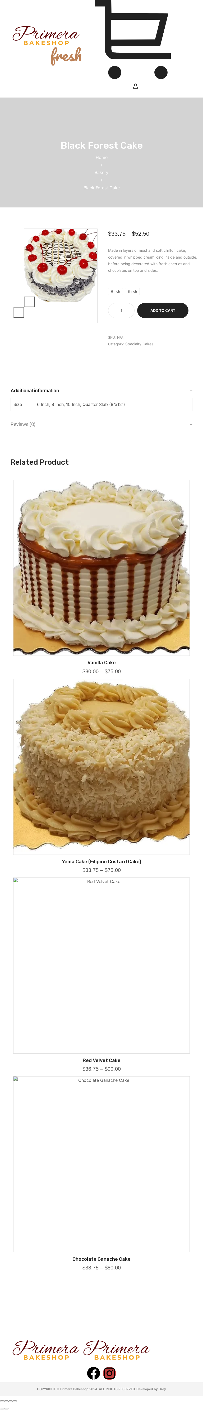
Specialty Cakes (139, 344)
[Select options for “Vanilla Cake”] (101, 654)
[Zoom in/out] (15, 1401)
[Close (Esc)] (2, 1401)
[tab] (101, 390)
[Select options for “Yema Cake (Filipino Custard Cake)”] (101, 853)
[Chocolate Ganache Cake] (101, 1164)
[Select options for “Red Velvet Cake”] (101, 1051)
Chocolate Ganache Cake (101, 1259)
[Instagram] (109, 1373)
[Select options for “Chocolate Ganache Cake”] (101, 1250)
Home (102, 157)
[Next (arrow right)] (6, 1408)
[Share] (6, 1401)
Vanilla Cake (101, 663)
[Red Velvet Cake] (101, 965)
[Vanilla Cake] (101, 568)
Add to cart (162, 310)
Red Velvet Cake (102, 1060)
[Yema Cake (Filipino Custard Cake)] (101, 767)
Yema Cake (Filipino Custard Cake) (101, 862)
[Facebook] (93, 1373)
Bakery (101, 172)
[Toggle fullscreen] (10, 1401)
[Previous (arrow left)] (2, 1408)
